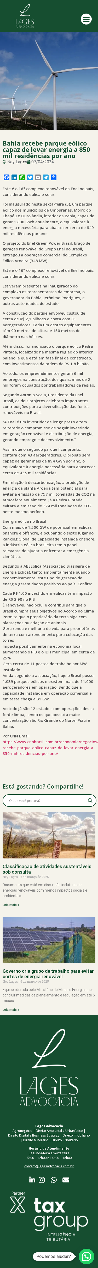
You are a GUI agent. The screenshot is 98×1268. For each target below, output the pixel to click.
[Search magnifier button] (90, 800)
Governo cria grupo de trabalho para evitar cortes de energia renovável (48, 973)
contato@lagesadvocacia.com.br (49, 1166)
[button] (86, 19)
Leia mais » (11, 905)
